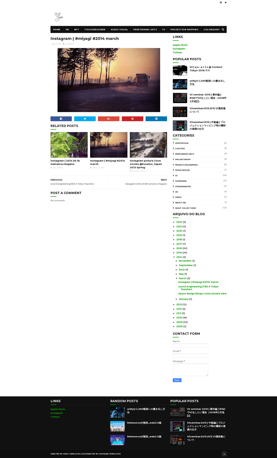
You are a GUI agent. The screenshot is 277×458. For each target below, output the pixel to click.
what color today (185, 208)
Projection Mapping (184, 29)
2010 (179, 317)
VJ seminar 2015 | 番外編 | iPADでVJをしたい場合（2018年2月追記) (208, 98)
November (185, 260)
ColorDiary (212, 29)
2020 (179, 230)
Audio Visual (119, 29)
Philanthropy (183, 159)
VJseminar (180, 181)
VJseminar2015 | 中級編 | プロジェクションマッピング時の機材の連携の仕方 (208, 125)
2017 (179, 244)
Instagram (70, 44)
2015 (179, 252)
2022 (179, 222)
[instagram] (221, 2)
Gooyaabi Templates (109, 454)
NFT (76, 29)
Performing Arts (145, 29)
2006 (179, 326)
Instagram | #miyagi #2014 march (107, 162)
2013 (179, 304)
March (183, 278)
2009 (179, 322)
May (181, 273)
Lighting (180, 148)
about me (180, 203)
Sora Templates (71, 454)
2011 (179, 313)
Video (178, 197)
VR (67, 29)
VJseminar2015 (183, 186)
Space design (182, 170)
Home (56, 29)
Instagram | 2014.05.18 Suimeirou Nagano (65, 162)
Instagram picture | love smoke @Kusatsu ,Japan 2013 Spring (146, 164)
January (184, 299)
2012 (179, 309)
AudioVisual (182, 143)
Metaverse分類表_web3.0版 (144, 422)
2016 (179, 248)
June (182, 269)
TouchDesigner (94, 29)
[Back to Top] (224, 454)
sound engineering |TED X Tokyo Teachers (198, 288)
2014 (179, 257)
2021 (179, 226)
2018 (179, 239)
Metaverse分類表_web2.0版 (144, 436)
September (186, 265)
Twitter (177, 52)
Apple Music (180, 45)
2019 (179, 235)
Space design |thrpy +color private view (202, 293)
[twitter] (226, 2)
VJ (163, 29)
